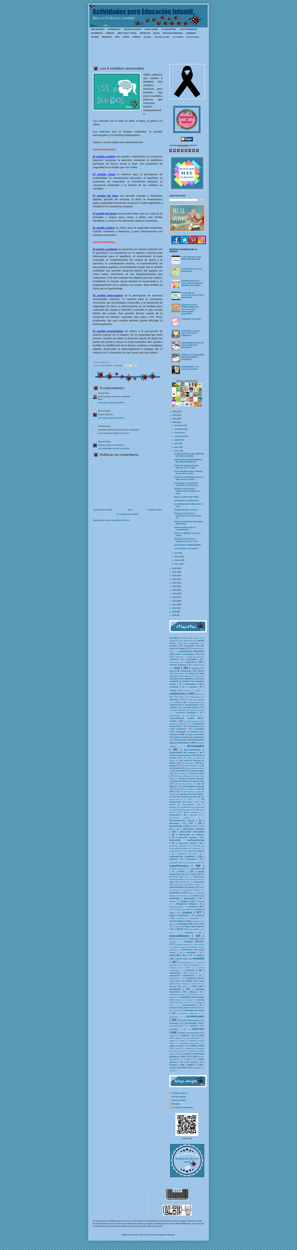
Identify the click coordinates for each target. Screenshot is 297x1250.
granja (192, 887)
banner (201, 671)
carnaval (174, 687)
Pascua (173, 986)
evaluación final (176, 863)
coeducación (195, 697)
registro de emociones (189, 1033)
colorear (174, 699)
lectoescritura (177, 921)
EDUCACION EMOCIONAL (173, 33)
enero (177, 564)
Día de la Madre (180, 771)
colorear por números (195, 700)
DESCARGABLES (97, 29)
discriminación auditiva (181, 818)
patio (185, 986)
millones (194, 947)
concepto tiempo (191, 707)
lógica (188, 926)
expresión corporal (177, 869)
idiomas (173, 901)
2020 (174, 576)
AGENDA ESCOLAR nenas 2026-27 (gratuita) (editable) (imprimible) (191, 283)
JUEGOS (126, 37)
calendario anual (192, 679)
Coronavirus (193, 726)
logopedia (199, 926)
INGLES (156, 33)
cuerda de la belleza (195, 734)
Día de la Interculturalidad (195, 768)
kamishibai (180, 918)
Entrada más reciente (102, 510)
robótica (178, 1038)
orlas (177, 981)
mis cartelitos (178, 37)
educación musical (188, 843)
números (191, 970)
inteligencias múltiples (187, 904)
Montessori (187, 950)
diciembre (179, 425)
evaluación (192, 859)
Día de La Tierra (197, 773)
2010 (174, 612)
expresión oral (197, 869)
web (184, 1067)
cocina (182, 697)
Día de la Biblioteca (190, 766)
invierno (193, 906)
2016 (174, 590)
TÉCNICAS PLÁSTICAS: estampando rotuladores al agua (186, 491)
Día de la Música (180, 773)
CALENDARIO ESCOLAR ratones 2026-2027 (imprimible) (192, 345)
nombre (173, 968)
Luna (172, 933)
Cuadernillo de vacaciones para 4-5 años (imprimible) (192, 295)
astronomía (174, 662)
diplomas (194, 815)
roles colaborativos (193, 1038)
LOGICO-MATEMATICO (188, 29)
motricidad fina (178, 955)
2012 (174, 604)
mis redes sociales (162, 37)
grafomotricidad (176, 887)
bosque (198, 676)
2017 (174, 586)
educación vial (198, 846)
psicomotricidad (176, 1026)
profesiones (174, 1017)
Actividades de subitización (186, 500)
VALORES (95, 37)
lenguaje (182, 924)
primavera (174, 1008)
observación (175, 973)
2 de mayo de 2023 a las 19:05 (111, 403)
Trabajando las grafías (191, 319)
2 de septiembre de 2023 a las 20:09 (113, 448)
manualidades (180, 935)
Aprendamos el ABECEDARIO (187, 545)
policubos (179, 1002)
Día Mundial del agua (183, 810)
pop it (189, 1002)
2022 (174, 568)
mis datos (147, 37)
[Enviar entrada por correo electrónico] (114, 362)
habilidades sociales (192, 890)
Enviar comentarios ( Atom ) (117, 520)
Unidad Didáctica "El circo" (186, 510)
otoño (189, 981)
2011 (174, 608)
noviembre (179, 429)
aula (177, 667)
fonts (196, 877)
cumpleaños (198, 737)
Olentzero (194, 973)
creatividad (199, 729)
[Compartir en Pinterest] (136, 365)
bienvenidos (180, 673)
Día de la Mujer (197, 771)
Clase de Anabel (179, 1100)
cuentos (174, 734)
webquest (197, 1068)
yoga (171, 1070)
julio (176, 443)
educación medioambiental (186, 840)
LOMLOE (179, 929)
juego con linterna (185, 909)
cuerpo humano (106, 365)
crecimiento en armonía (187, 732)
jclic (171, 909)
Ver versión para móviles (128, 514)
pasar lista (196, 984)
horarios (184, 896)
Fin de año (191, 874)
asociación (192, 659)
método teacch (179, 947)
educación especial (188, 837)
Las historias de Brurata (182, 1107)
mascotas (173, 942)
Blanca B (102, 411)
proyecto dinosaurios (190, 1020)
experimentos (180, 865)
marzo (177, 557)
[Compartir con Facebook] (133, 365)
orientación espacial (195, 978)
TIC (189, 1056)
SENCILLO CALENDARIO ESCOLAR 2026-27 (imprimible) (192, 357)
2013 (174, 601)
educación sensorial (178, 846)
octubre (178, 433)
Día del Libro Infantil (184, 784)
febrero (177, 560)
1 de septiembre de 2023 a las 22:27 (113, 433)
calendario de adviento (179, 681)
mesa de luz (199, 944)
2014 (174, 597)
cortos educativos (178, 729)
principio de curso (194, 1010)
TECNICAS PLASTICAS (133, 29)
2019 (174, 579)
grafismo (179, 885)
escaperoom (196, 848)
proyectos (174, 1023)
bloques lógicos (185, 676)
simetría (178, 1048)
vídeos (192, 1065)
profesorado (195, 1016)
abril (176, 553)
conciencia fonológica (187, 713)
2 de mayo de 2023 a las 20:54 (111, 418)
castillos (187, 690)
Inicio (130, 510)
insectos (200, 901)
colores (178, 702)
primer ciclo (189, 1008)
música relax (182, 959)
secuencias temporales (190, 1043)
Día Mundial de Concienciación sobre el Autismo (186, 804)
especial (200, 851)
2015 (174, 594)
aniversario (189, 646)
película (193, 992)
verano (173, 1065)
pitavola (101, 393)
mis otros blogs (193, 37)
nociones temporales (191, 965)
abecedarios (175, 638)
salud (182, 1041)
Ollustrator (143, 1235)
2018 (174, 583)
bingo (192, 673)
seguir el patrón (177, 1046)
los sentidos (194, 929)
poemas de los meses (184, 1000)
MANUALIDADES (151, 29)
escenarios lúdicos (176, 851)
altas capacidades (192, 643)
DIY (192, 823)
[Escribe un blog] (128, 365)
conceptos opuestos (196, 710)
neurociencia (186, 962)
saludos (193, 1041)
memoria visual (182, 944)
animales (173, 646)
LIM (171, 926)
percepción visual (177, 994)
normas (188, 968)
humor (196, 896)
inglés (185, 901)
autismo (195, 668)
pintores (173, 997)
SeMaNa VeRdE (197, 1046)
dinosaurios (175, 815)
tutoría (189, 1059)
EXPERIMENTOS (114, 29)
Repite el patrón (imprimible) (186, 497)
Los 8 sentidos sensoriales (186, 548)
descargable (195, 746)
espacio (190, 851)
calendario (174, 679)
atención (191, 662)
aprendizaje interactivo (191, 651)
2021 (174, 572)
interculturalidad (176, 907)
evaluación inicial (193, 863)
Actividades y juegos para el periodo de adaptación (190, 333)
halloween (175, 892)
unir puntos (192, 1062)
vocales (173, 1068)
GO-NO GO (184, 882)
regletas (173, 1035)
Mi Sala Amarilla (179, 1097)
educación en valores (191, 834)
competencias (194, 702)
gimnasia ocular (195, 879)
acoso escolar (193, 638)
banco (172, 671)
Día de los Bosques (183, 776)
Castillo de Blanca (180, 1093)
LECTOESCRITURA (168, 29)
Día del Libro (198, 781)
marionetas (195, 939)
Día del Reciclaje (187, 792)
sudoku (192, 1051)
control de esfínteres (178, 724)
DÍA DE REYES (181, 781)
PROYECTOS (145, 33)
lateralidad (195, 918)
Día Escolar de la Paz (187, 797)
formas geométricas (177, 879)
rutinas (172, 1041)
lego (171, 924)
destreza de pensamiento (180, 755)
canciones (191, 684)
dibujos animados (191, 812)
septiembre (179, 436)
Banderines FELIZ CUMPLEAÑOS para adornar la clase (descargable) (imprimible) (190, 309)
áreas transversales (185, 654)
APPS (117, 37)
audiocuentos (198, 665)
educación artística (193, 829)
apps (183, 648)
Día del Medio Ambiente (193, 786)
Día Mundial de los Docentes (192, 807)
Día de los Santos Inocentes (191, 779)
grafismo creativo (194, 885)
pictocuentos (195, 994)
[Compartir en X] (131, 365)
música (200, 955)
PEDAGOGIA (107, 37)
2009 (174, 615)
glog (171, 882)
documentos (176, 826)
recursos (198, 1028)
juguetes (200, 915)
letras (197, 924)
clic (171, 697)
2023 (174, 422)
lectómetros (196, 921)
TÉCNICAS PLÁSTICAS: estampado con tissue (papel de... (187, 516)
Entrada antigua (155, 510)
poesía (201, 1000)
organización (175, 978)
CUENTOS (136, 37)
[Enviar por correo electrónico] (125, 365)
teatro (187, 1054)
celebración (178, 693)
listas (178, 926)
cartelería (193, 687)
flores (187, 877)
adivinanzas (188, 640)
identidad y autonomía (183, 898)
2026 (174, 411)
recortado (175, 1029)
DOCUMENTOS (97, 33)
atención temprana (178, 665)
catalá (197, 690)
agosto (177, 440)
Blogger (171, 1235)
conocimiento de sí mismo (183, 715)
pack (202, 981)
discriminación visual (182, 820)
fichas (182, 871)
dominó (194, 826)
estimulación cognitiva (182, 856)
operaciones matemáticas (182, 976)
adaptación (174, 640)
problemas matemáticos (189, 1013)
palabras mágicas (182, 984)
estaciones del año (188, 854)
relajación (186, 1035)
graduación (199, 882)
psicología (191, 1023)
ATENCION (110, 33)
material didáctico (194, 941)
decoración (180, 740)
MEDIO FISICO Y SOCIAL (127, 33)
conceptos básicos (177, 710)
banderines (186, 671)
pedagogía (118, 365)
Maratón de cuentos (177, 939)
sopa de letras (179, 1051)
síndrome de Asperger (195, 1048)
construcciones (192, 721)
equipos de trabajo (180, 848)
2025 (174, 415)
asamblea (174, 659)
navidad (198, 958)
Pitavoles (176, 1104)
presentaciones (190, 1005)
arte (202, 654)
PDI (194, 986)
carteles (173, 690)
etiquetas (174, 859)
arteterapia (179, 657)
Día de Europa (187, 763)
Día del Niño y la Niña (184, 789)
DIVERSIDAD (191, 33)
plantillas (186, 997)
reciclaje (194, 1026)
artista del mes (194, 657)
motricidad (191, 952)
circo (198, 694)
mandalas (190, 933)
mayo (177, 451)
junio (176, 447)
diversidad (175, 823)
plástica (200, 997)
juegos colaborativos (179, 915)
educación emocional (192, 831)
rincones (200, 1035)
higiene (191, 893)
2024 (174, 419)
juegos (188, 912)
